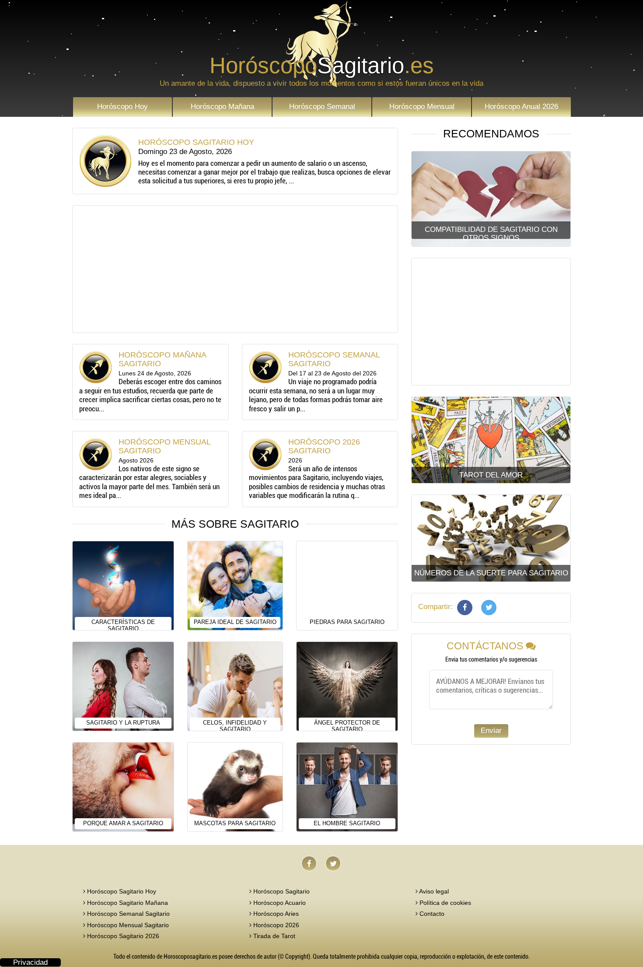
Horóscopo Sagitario (281, 891)
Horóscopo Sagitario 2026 (122, 935)
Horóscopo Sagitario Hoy (120, 891)
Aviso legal (433, 891)
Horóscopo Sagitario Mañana (126, 902)
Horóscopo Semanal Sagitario (127, 913)
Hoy (122, 106)
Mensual (421, 106)
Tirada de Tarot (273, 935)
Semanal (322, 106)
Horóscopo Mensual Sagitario (127, 924)
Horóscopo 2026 (275, 924)
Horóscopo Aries (275, 913)
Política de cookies (444, 902)
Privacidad (30, 962)
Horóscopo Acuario (279, 902)
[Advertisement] (235, 269)
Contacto (431, 913)
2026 (521, 106)
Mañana (222, 106)
